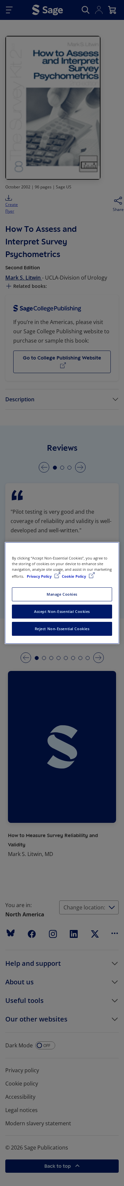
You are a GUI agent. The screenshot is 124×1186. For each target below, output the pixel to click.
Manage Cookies (62, 594)
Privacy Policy (40, 576)
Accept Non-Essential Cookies (62, 611)
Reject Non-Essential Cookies (62, 628)
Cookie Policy (74, 576)
